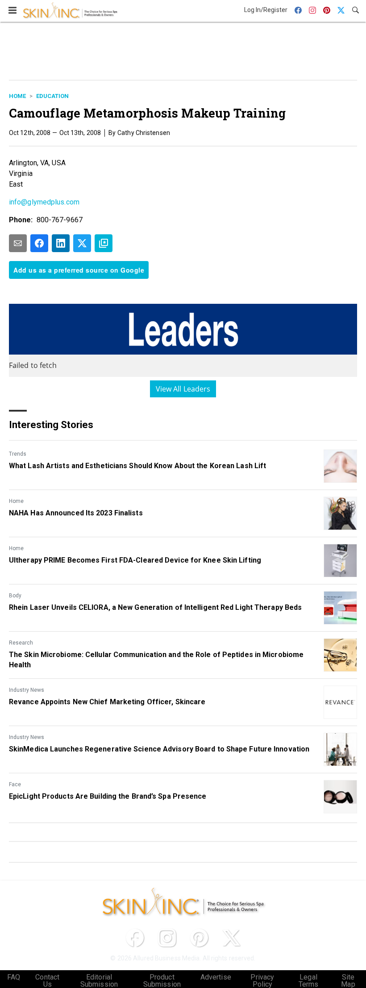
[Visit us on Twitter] (231, 938)
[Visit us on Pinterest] (199, 938)
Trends (17, 454)
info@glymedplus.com (44, 202)
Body (15, 595)
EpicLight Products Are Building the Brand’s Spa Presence (108, 796)
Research (21, 643)
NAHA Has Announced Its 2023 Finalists (76, 513)
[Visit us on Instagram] (167, 938)
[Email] (18, 243)
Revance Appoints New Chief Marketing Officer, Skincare (107, 702)
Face (15, 784)
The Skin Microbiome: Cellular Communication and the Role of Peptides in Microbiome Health (156, 659)
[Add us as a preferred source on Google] (103, 243)
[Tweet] (82, 243)
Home (17, 96)
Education (52, 96)
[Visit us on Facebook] (135, 938)
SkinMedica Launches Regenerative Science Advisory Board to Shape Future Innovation (159, 749)
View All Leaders (183, 389)
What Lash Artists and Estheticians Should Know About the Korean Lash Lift (137, 465)
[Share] (39, 243)
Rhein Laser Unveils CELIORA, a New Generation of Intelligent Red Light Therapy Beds (155, 607)
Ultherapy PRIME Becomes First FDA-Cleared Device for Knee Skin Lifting (135, 560)
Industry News (26, 690)
